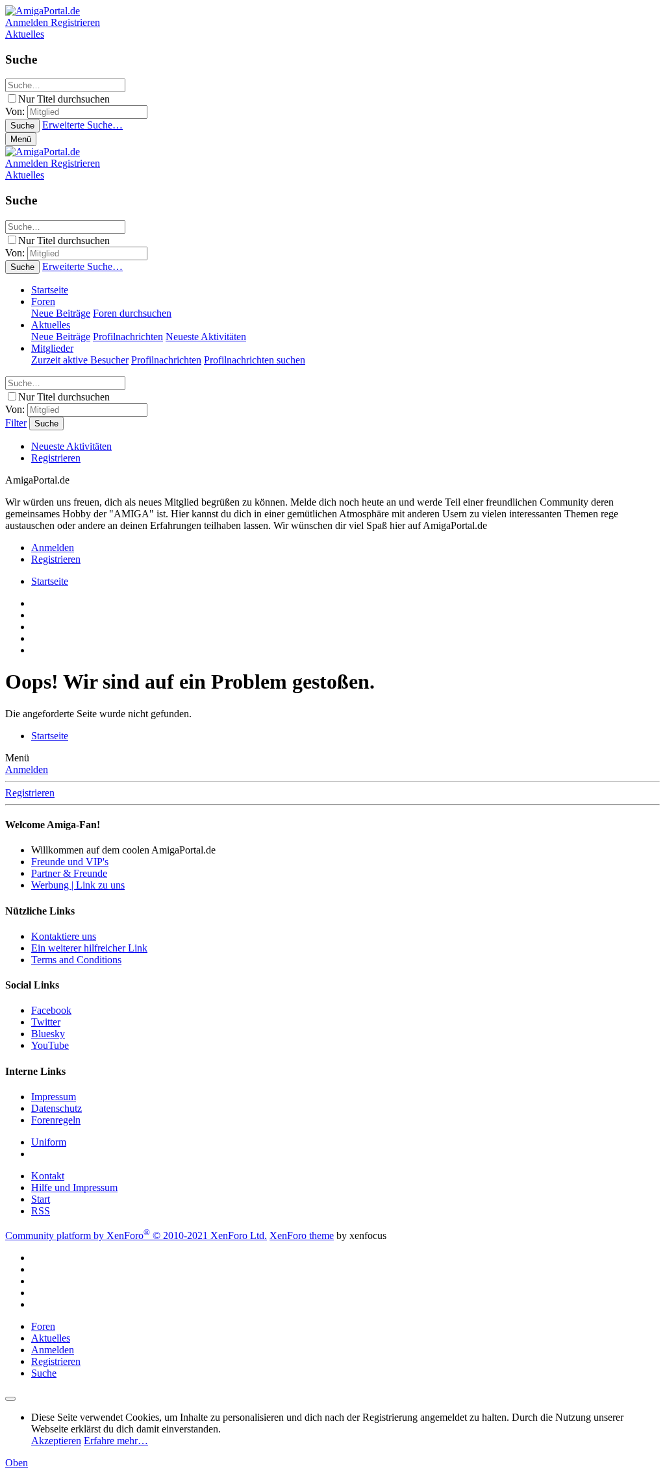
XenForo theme (302, 1235)
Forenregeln (56, 1119)
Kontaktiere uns (63, 936)
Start (40, 1199)
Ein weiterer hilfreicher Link (89, 947)
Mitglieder (52, 348)
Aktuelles (50, 324)
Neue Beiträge (60, 313)
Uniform (48, 1142)
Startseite (49, 289)
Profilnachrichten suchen (254, 359)
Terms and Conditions (76, 959)
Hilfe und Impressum (74, 1187)
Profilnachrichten (128, 336)
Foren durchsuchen (132, 313)
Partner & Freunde (69, 873)
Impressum (53, 1096)
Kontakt (47, 1175)
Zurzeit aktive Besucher (80, 359)
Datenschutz (56, 1108)
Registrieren (56, 457)
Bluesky (48, 1033)
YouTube (50, 1045)
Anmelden (26, 769)
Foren (43, 301)
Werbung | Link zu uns (78, 885)
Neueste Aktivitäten (206, 336)
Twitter (45, 1021)
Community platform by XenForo (136, 1235)
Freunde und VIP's (69, 861)
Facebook (51, 1010)
